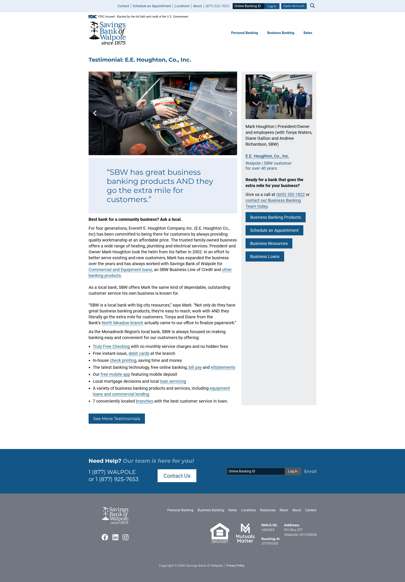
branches (144, 401)
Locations (182, 6)
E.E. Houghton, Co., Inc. (267, 156)
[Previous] (95, 113)
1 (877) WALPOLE (112, 472)
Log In (272, 6)
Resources (267, 510)
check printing (123, 360)
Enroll (310, 471)
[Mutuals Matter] (245, 542)
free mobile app (115, 374)
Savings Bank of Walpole (204, 565)
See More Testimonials (116, 418)
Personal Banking (244, 33)
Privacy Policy (235, 565)
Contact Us (176, 476)
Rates (308, 33)
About (197, 6)
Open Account (294, 6)
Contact (123, 6)
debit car (136, 353)
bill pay (195, 367)
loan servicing (173, 381)
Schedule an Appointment (152, 6)
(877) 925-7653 (217, 6)
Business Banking (280, 33)
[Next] (230, 113)
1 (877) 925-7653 (117, 479)
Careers (310, 510)
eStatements (223, 367)
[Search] (312, 6)
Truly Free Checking (112, 346)
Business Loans (264, 256)
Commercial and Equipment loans (120, 269)
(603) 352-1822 (290, 194)
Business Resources (269, 243)
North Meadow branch (122, 322)
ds (147, 353)
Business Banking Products (275, 217)
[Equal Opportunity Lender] (219, 542)
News (284, 510)
